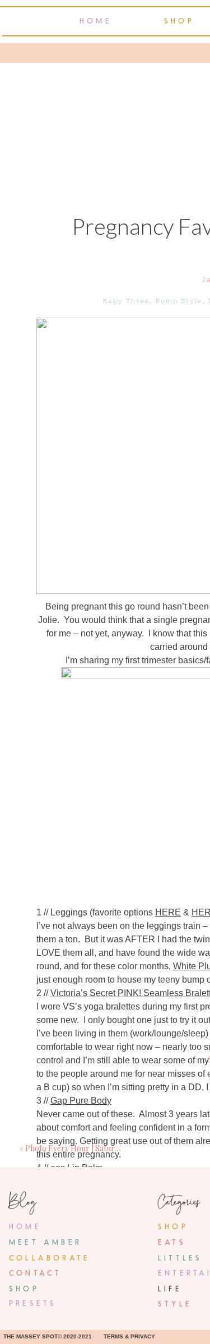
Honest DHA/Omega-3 (95, 1329)
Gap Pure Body (80, 1100)
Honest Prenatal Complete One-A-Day (126, 1235)
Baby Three (126, 300)
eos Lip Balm (76, 1168)
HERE (168, 912)
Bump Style (179, 300)
